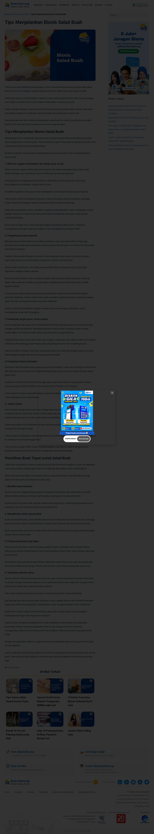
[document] (77, 417)
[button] (112, 393)
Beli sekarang (83, 439)
